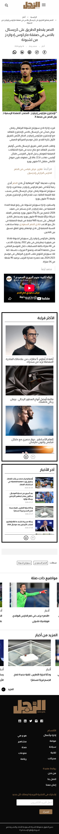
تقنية (53, 752)
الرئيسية (33, 17)
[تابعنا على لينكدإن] (25, 721)
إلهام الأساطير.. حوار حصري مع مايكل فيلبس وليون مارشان (32, 441)
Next (26, 456)
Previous (33, 456)
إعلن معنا (51, 785)
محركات (52, 758)
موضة (53, 741)
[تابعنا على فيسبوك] (41, 721)
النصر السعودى (40, 563)
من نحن (52, 773)
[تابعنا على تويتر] (30, 721)
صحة (24, 747)
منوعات (22, 753)
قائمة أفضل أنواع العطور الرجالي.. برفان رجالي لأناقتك (31, 400)
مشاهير (22, 741)
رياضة (23, 759)
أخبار (23, 17)
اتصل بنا (52, 779)
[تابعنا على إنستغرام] (36, 721)
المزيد (10, 689)
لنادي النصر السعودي (30, 224)
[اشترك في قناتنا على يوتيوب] (19, 721)
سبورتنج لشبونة (24, 563)
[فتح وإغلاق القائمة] (44, 5)
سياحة (52, 746)
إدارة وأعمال (49, 735)
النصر (15, 183)
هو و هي (22, 735)
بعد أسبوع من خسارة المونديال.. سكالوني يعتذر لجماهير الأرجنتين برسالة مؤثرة (21, 496)
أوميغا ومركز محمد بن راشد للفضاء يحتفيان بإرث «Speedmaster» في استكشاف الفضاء (20, 482)
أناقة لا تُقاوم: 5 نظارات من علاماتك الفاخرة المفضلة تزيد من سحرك (29, 360)
